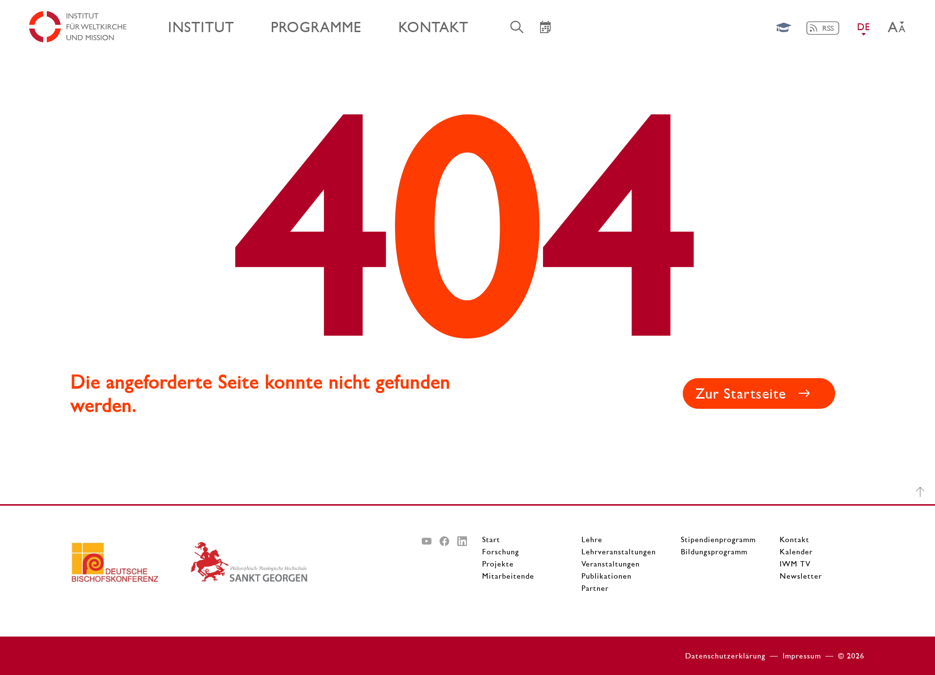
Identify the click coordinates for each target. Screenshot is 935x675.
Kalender (796, 551)
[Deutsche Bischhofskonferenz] (130, 566)
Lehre (591, 539)
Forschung (500, 551)
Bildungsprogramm (714, 551)
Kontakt (794, 539)
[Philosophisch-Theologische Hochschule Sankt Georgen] (249, 566)
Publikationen (606, 576)
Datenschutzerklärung (725, 655)
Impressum (802, 655)
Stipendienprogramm (718, 539)
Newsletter (801, 576)
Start (491, 539)
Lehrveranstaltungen (618, 551)
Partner (595, 588)
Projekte (498, 563)
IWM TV (795, 563)
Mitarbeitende (508, 576)
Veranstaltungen (610, 563)
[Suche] (517, 26)
